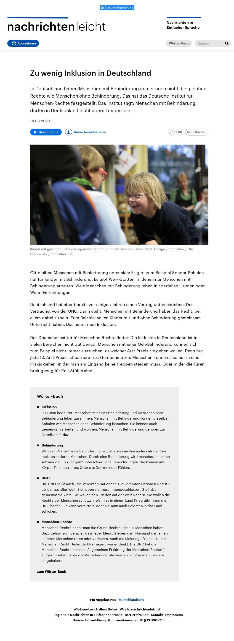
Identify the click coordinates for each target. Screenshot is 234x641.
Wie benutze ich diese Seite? (95, 609)
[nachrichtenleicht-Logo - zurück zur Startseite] (56, 24)
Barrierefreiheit (137, 614)
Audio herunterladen (90, 132)
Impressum (174, 614)
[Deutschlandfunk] (117, 7)
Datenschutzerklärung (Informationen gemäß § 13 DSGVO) (118, 620)
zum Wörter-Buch (51, 572)
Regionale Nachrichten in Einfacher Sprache (87, 614)
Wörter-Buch (179, 43)
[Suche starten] (226, 43)
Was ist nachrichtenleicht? (140, 609)
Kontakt (157, 614)
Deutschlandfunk (130, 599)
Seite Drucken (196, 132)
